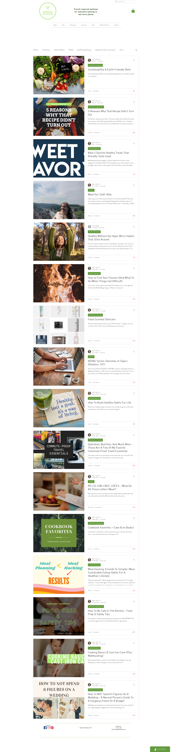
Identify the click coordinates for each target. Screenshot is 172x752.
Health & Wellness (59, 50)
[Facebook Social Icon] (45, 727)
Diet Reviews (46, 50)
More (121, 50)
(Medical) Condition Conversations (105, 50)
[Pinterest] (52, 727)
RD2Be (71, 50)
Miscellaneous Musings (95, 65)
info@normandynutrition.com (119, 729)
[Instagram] (48, 727)
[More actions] (135, 60)
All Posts (35, 50)
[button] (133, 10)
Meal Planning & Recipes (84, 50)
